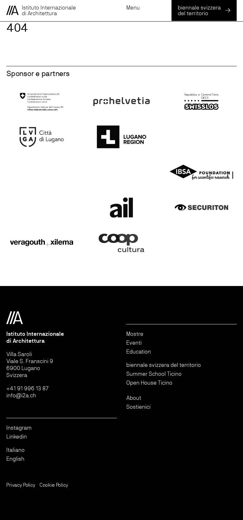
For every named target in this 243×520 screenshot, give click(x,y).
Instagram (19, 427)
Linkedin (16, 436)
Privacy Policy (20, 485)
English (15, 458)
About (133, 397)
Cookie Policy (54, 485)
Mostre (134, 333)
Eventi (134, 342)
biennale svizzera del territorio (163, 364)
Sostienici (138, 406)
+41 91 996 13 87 (27, 388)
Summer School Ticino (154, 373)
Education (138, 351)
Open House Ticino (149, 382)
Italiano (15, 449)
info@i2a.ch (21, 395)
